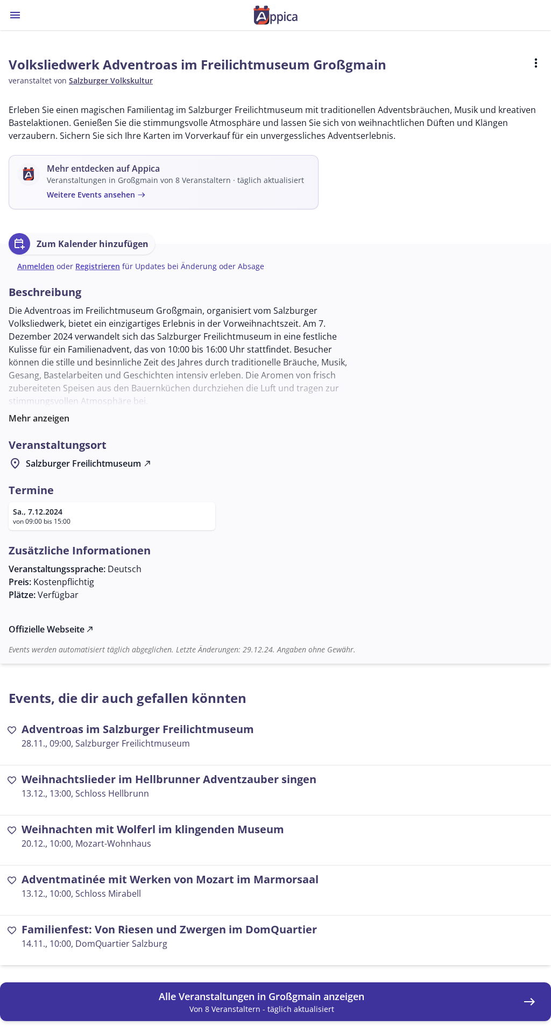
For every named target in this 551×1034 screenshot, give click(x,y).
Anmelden (35, 266)
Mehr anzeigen (39, 418)
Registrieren (97, 266)
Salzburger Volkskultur (111, 80)
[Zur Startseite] (275, 15)
